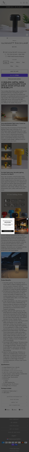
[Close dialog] (27, 219)
